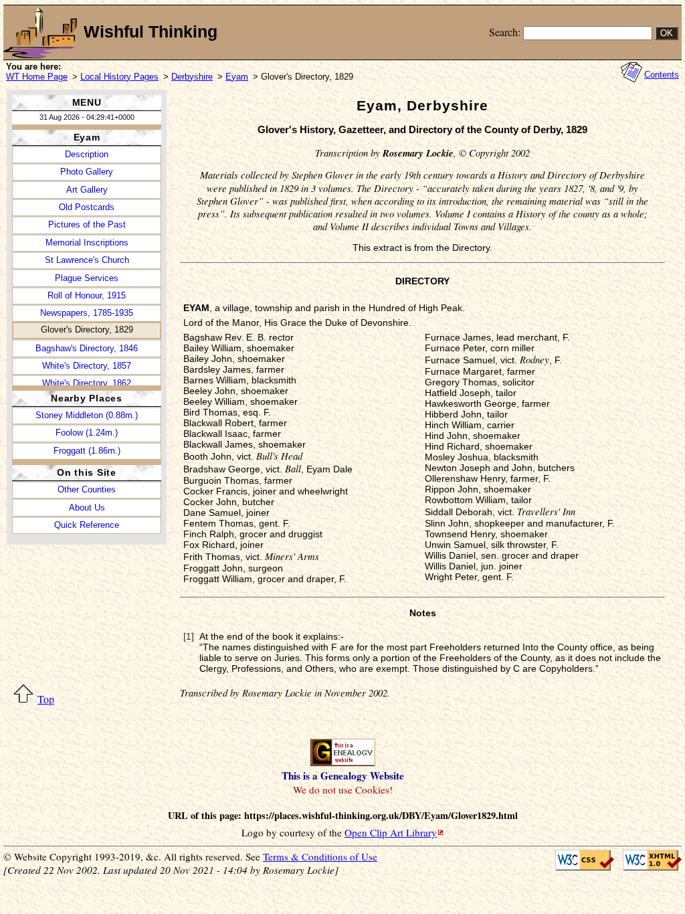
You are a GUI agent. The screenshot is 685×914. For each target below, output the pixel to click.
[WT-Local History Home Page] (40, 32)
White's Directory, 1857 (86, 366)
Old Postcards (86, 207)
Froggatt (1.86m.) (87, 451)
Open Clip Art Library (391, 832)
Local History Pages (119, 77)
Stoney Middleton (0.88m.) (86, 415)
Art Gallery (87, 190)
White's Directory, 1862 (86, 383)
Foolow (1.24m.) (87, 433)
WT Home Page (37, 77)
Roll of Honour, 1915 (86, 295)
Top (45, 699)
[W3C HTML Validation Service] (648, 860)
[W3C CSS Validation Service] (581, 860)
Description (86, 154)
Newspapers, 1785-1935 (86, 313)
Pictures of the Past (87, 224)
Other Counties (87, 489)
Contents (661, 75)
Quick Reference (86, 525)
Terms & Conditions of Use (320, 856)
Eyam (236, 77)
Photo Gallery (86, 172)
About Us (87, 507)
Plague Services (86, 278)
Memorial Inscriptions (86, 243)
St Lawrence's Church (87, 260)
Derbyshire (192, 77)
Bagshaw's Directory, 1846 (86, 348)
